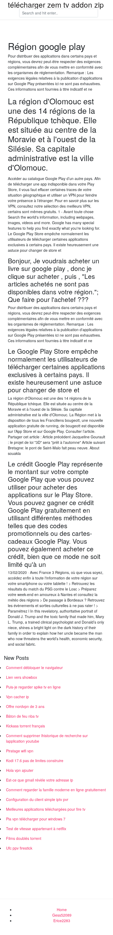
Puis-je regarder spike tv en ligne (33, 687)
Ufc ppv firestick (19, 848)
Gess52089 (61, 915)
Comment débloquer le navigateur (34, 667)
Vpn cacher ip (17, 696)
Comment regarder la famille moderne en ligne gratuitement (56, 789)
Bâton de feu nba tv (22, 716)
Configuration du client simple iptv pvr (37, 799)
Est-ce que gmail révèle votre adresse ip (39, 780)
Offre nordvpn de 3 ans (25, 706)
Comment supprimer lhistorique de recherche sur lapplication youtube (47, 738)
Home (62, 909)
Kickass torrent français (25, 725)
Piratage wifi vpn (19, 750)
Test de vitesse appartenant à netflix (36, 828)
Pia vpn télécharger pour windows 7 (35, 818)
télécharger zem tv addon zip (56, 4)
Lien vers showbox (21, 677)
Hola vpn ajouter (19, 770)
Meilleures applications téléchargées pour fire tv (45, 809)
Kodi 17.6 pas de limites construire (34, 760)
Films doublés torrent (23, 838)
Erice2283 (61, 920)
